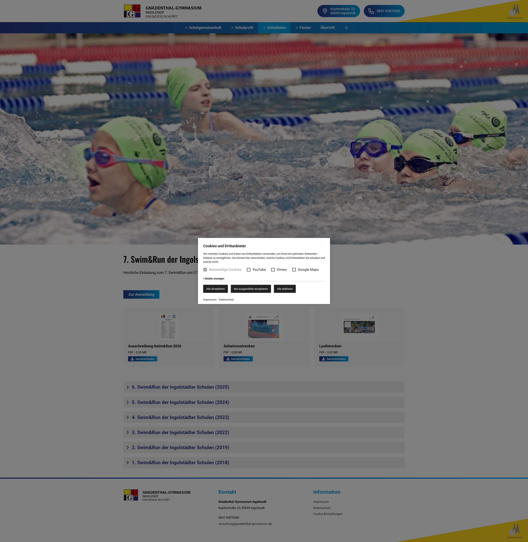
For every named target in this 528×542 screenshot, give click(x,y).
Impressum (210, 299)
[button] (249, 270)
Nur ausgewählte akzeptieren (251, 288)
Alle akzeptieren (215, 288)
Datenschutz (226, 299)
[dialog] (264, 271)
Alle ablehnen (285, 288)
